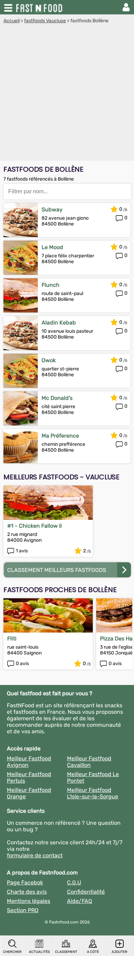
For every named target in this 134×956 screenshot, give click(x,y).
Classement (66, 952)
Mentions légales (28, 901)
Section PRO (22, 910)
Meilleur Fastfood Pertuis (29, 777)
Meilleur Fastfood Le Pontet (93, 777)
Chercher (12, 952)
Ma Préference (60, 435)
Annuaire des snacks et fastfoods (40, 7)
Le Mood (52, 247)
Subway (52, 209)
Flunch (50, 285)
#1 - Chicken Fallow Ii (34, 526)
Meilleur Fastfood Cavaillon (89, 761)
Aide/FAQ (79, 901)
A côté (93, 952)
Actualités (39, 952)
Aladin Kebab (59, 322)
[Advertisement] (67, 94)
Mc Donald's (57, 398)
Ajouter (119, 952)
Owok (49, 360)
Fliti (11, 638)
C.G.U (74, 882)
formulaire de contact (35, 855)
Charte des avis (27, 891)
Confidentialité (86, 891)
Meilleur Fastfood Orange (29, 793)
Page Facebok (25, 882)
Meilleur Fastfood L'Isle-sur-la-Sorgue (92, 793)
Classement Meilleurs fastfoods (56, 570)
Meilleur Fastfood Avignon (29, 761)
